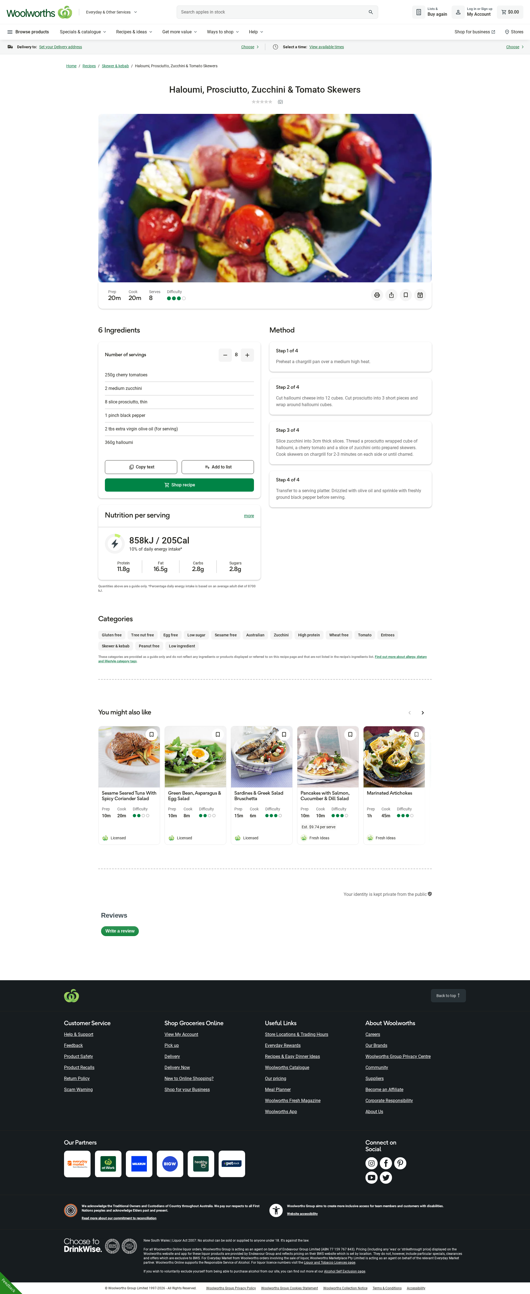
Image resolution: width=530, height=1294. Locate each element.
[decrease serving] (225, 355)
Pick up (172, 1045)
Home (71, 66)
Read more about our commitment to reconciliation (119, 1218)
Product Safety (78, 1056)
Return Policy (77, 1078)
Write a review (122, 932)
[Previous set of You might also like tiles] (409, 712)
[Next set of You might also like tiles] (422, 712)
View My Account (181, 1034)
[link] (269, 102)
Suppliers (374, 1078)
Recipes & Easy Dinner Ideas (292, 1056)
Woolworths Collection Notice (345, 1288)
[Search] (371, 12)
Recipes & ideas (131, 31)
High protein (309, 635)
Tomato (365, 635)
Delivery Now (177, 1067)
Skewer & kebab (115, 66)
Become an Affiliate (384, 1089)
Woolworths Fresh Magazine (292, 1100)
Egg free (170, 635)
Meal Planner (278, 1089)
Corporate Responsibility (389, 1100)
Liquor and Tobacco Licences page (329, 1262)
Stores (517, 31)
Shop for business (472, 31)
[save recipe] (406, 295)
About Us (374, 1111)
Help (253, 31)
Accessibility (416, 1288)
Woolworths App (281, 1111)
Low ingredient (182, 646)
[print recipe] (377, 295)
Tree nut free (142, 635)
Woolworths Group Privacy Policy (231, 1288)
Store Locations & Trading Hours (296, 1034)
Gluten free (112, 635)
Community (376, 1067)
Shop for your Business (187, 1089)
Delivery (172, 1056)
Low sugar (196, 635)
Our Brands (376, 1045)
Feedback (73, 1045)
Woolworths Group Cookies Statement (289, 1288)
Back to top (446, 995)
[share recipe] (391, 295)
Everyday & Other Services (108, 12)
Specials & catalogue (80, 31)
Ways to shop (220, 31)
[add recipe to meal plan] (420, 295)
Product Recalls (79, 1067)
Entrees (387, 635)
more (249, 515)
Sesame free (226, 635)
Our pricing (275, 1078)
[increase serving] (247, 355)
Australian (255, 635)
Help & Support (78, 1034)
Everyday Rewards (283, 1045)
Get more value (177, 31)
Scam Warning (78, 1089)
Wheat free (339, 635)
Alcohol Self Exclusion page (344, 1271)
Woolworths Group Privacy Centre (398, 1056)
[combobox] (277, 12)
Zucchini (281, 635)
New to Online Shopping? (189, 1078)
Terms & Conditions (387, 1288)
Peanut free (149, 646)
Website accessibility (302, 1214)
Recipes (89, 66)
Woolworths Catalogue (287, 1067)
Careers (372, 1034)
